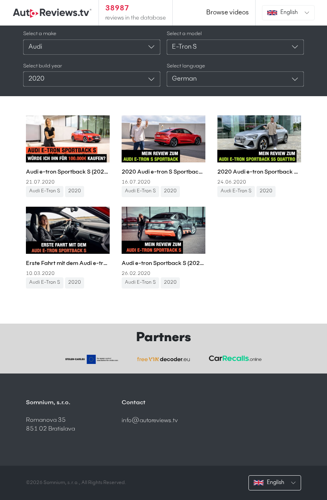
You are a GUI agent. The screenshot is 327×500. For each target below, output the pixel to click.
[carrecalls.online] (235, 359)
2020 (74, 191)
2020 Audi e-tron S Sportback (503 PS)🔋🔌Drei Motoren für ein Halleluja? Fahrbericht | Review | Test (163, 172)
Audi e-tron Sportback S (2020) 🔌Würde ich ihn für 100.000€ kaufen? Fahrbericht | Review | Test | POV (68, 172)
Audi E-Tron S (44, 191)
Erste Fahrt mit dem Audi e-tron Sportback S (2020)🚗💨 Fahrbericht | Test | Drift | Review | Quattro (68, 263)
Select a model (184, 33)
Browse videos (227, 13)
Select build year (42, 66)
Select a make (39, 33)
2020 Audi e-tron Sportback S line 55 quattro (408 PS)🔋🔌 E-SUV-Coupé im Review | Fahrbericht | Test (259, 172)
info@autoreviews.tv (150, 420)
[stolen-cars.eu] (91, 359)
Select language (186, 66)
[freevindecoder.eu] (163, 359)
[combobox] (91, 47)
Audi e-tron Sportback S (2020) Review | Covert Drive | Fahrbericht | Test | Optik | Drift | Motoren (163, 263)
